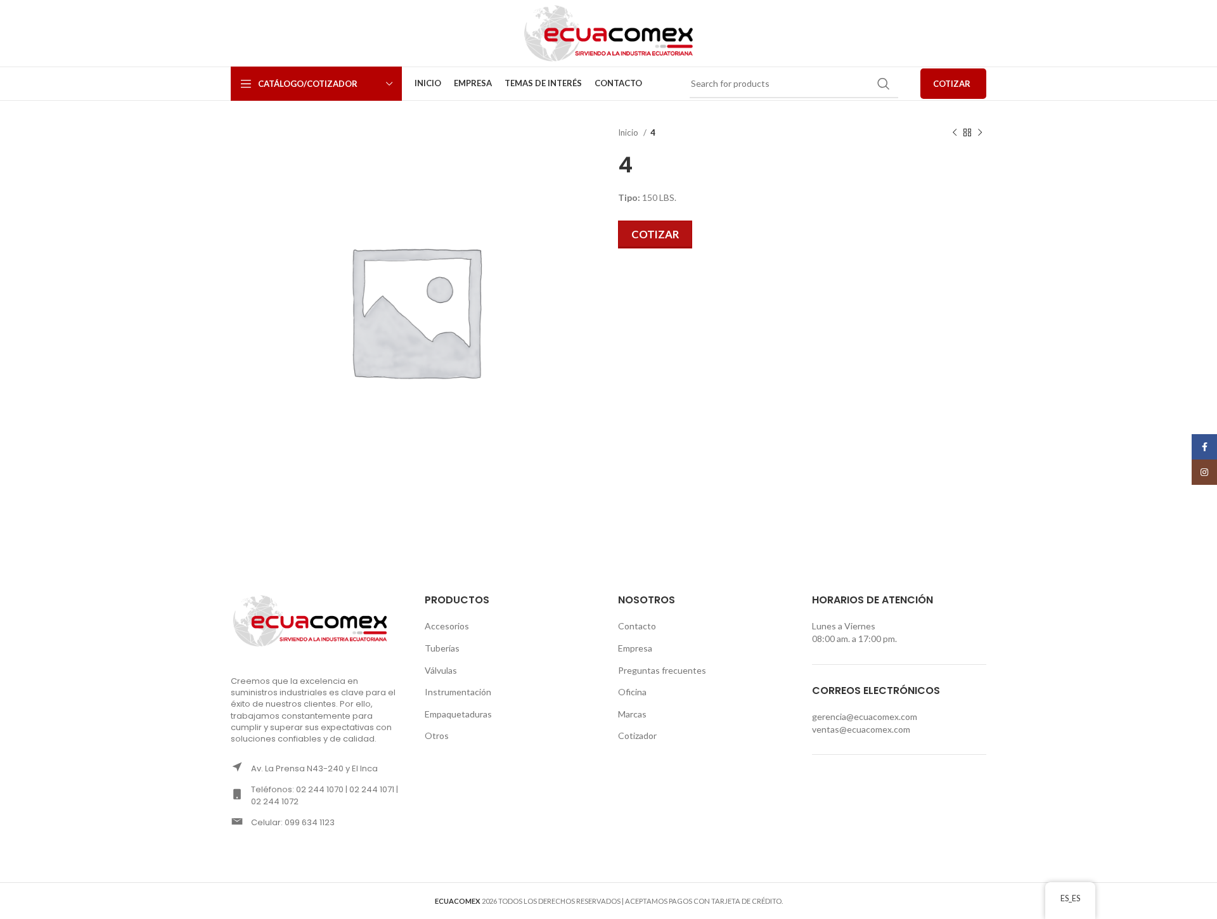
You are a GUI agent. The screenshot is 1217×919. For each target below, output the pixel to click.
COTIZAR (951, 84)
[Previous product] (954, 133)
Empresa (635, 648)
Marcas (632, 714)
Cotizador (637, 735)
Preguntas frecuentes (662, 670)
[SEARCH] (883, 83)
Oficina (632, 691)
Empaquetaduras (458, 714)
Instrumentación (458, 691)
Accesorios (447, 625)
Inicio (629, 132)
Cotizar (655, 234)
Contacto (637, 625)
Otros (437, 735)
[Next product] (980, 133)
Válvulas (441, 670)
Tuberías (442, 648)
